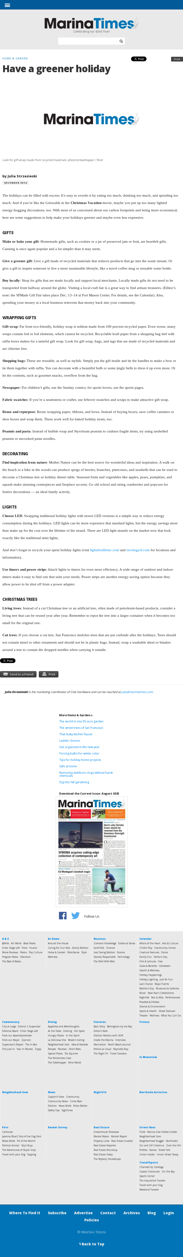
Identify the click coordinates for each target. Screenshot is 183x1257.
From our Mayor (11, 1040)
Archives (131, 1212)
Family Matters (80, 947)
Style (84, 952)
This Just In (8, 1049)
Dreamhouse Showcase (106, 1132)
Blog (151, 1212)
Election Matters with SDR (108, 1035)
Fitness (144, 1022)
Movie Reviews (10, 952)
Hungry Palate (56, 1035)
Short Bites (75, 1049)
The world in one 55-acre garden (81, 721)
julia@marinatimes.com (137, 692)
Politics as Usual (102, 1049)
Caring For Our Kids (59, 947)
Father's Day (160, 956)
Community (72, 1096)
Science (121, 952)
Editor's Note (101, 1031)
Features (100, 1022)
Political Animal (10, 1145)
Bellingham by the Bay (119, 1026)
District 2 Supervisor (29, 1026)
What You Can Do (171, 1015)
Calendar (145, 938)
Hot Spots (79, 1031)
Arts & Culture (170, 943)
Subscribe (57, 1212)
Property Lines (101, 1141)
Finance (110, 947)
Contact (108, 1212)
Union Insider (147, 1154)
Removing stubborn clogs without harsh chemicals (86, 774)
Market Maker (101, 1136)
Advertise (83, 1212)
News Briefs (65, 1105)
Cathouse (7, 1132)
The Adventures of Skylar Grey (19, 1150)
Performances (172, 997)
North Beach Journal (119, 1044)
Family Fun (145, 956)
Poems (23, 952)
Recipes (52, 1049)
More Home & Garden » (76, 715)
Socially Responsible (105, 956)
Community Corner (165, 947)
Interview (120, 1040)
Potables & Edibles (149, 1002)
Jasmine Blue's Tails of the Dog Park (21, 1136)
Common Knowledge (105, 943)
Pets (5, 1127)
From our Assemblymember (17, 1035)
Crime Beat (76, 1101)
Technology (123, 956)
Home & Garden (57, 952)
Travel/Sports (148, 1162)
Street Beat (147, 1127)
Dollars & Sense (126, 943)
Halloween (165, 966)
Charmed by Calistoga (151, 1167)
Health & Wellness (149, 970)
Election (52, 1105)
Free (160, 961)
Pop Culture (35, 952)
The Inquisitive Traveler (152, 1180)
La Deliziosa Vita (57, 1040)
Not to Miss (157, 997)
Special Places (55, 1053)
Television (25, 956)
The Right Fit (101, 1053)
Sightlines (67, 1110)
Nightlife (144, 997)
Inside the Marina (103, 1040)
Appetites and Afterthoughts (63, 1026)
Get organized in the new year (79, 747)
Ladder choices (69, 740)
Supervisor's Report (12, 1044)
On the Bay (168, 1171)
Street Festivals (167, 1011)
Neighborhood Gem (59, 1044)
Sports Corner (147, 1176)
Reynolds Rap (120, 1049)
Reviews (62, 1049)
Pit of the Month (26, 1141)
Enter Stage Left (11, 947)
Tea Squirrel (71, 1053)
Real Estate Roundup (105, 1150)
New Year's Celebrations (161, 993)
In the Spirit (73, 1035)
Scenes (153, 1150)
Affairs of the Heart (149, 943)
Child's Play (145, 947)
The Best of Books (11, 961)
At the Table (54, 1031)
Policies (91, 1220)
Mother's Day (146, 988)
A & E (5, 938)
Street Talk (164, 1150)
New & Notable (79, 1044)
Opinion (26, 1040)
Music (142, 993)
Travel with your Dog (13, 1154)
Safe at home (68, 766)
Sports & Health (148, 1011)
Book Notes (29, 943)
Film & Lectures (147, 961)
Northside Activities (153, 1092)
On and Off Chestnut (151, 1145)
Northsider (172, 1141)
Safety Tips (54, 1110)
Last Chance (146, 984)
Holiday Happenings (150, 975)
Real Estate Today (103, 1154)
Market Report (119, 1136)
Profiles (143, 1150)
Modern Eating (76, 1040)
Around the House (58, 943)
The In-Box (31, 1044)
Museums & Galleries (167, 988)
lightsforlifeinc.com (104, 550)
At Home (53, 938)
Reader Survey (57, 1127)
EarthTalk (99, 947)
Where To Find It (24, 1212)
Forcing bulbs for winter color (79, 753)
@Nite (5, 943)
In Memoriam (148, 1057)
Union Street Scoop (167, 1154)
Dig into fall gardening (74, 782)
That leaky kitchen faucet (75, 734)
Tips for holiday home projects (80, 759)
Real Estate (101, 1127)
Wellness (52, 956)
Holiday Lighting (148, 979)
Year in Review (25, 1049)
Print (177, 59)
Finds (142, 1132)
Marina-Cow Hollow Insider (162, 1132)
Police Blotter (80, 1105)
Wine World (74, 1062)
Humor (33, 947)
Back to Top (91, 1244)
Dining (52, 1022)
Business (100, 938)
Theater (143, 1015)
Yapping (31, 1154)
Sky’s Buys (27, 1145)
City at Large (9, 1026)
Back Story (99, 1026)
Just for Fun (166, 979)
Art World (16, 943)
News (51, 1092)
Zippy (38, 1049)
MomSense (73, 952)
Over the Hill (173, 1145)
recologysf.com (138, 550)
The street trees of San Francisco (81, 727)
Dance (164, 952)
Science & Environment (152, 1006)
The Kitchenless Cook (59, 1058)
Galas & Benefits (148, 966)
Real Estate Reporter (105, 1145)
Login (168, 1212)
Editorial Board (10, 1031)
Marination (100, 1044)
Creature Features (149, 952)
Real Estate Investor (122, 1141)
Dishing (67, 1031)
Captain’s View (56, 1096)
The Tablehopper (57, 1062)
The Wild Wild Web (104, 961)
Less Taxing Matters (104, 952)
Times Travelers (118, 1053)
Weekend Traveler (149, 1189)
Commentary (10, 1022)
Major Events (162, 984)
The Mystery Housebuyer (107, 1159)
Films (24, 947)
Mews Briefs (8, 1141)
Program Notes (10, 956)
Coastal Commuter (149, 1171)
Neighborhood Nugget (151, 1141)
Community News (58, 1101)
